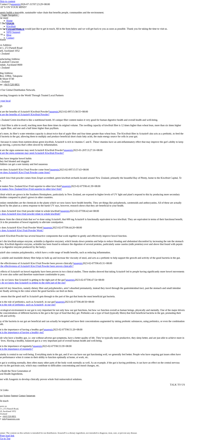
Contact (22, 395)
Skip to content (7, 1)
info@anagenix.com (11, 419)
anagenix (53, 111)
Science (7, 395)
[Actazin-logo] (16, 12)
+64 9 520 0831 (9, 416)
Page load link (7, 435)
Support (14, 395)
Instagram (30, 395)
